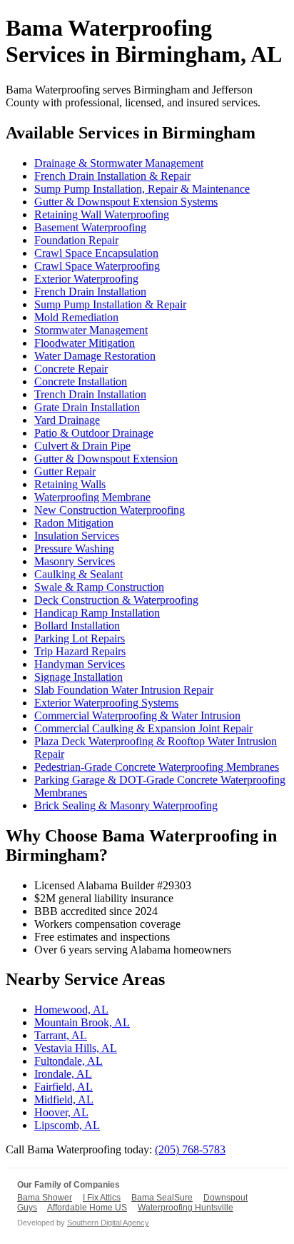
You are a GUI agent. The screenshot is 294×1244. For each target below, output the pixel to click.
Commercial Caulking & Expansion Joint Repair (143, 728)
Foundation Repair (76, 240)
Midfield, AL (63, 1099)
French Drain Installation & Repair (112, 176)
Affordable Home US (87, 1208)
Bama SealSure (162, 1198)
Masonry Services (74, 561)
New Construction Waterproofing (109, 510)
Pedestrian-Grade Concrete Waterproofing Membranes (156, 767)
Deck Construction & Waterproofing (116, 600)
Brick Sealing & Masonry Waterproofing (126, 805)
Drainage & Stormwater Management (118, 163)
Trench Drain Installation (90, 394)
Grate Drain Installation (87, 407)
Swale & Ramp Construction (99, 587)
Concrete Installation (80, 381)
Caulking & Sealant (78, 574)
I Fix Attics (102, 1198)
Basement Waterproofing (90, 227)
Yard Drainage (67, 420)
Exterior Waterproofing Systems (106, 703)
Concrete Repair (71, 369)
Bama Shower (44, 1198)
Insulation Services (76, 536)
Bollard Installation (77, 626)
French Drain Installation (90, 291)
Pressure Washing (74, 548)
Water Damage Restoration (95, 356)
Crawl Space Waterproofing (97, 266)
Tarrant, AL (60, 1035)
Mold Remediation (76, 317)
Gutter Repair (65, 471)
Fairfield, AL (63, 1087)
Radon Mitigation (73, 523)
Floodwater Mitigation (84, 343)
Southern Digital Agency (108, 1222)
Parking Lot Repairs (79, 638)
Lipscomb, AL (67, 1125)
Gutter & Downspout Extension (106, 458)
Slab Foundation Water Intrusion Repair (123, 690)
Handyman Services (79, 664)
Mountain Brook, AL (82, 1022)
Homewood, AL (71, 1009)
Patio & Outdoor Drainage (93, 433)
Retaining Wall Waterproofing (101, 214)
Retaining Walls (70, 484)
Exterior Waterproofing (86, 279)
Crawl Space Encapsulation (96, 253)
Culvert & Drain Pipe (82, 446)
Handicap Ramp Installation (97, 613)
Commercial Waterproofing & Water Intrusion (137, 715)
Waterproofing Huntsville (185, 1208)
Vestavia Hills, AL (75, 1048)
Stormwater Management (91, 330)
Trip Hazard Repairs (80, 651)
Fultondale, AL (68, 1061)
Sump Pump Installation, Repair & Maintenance (142, 189)
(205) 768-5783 (190, 1149)
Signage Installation (78, 677)
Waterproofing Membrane (92, 497)
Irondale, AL (63, 1074)
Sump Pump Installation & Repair (110, 304)
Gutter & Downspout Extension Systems (126, 202)
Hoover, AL (61, 1112)
